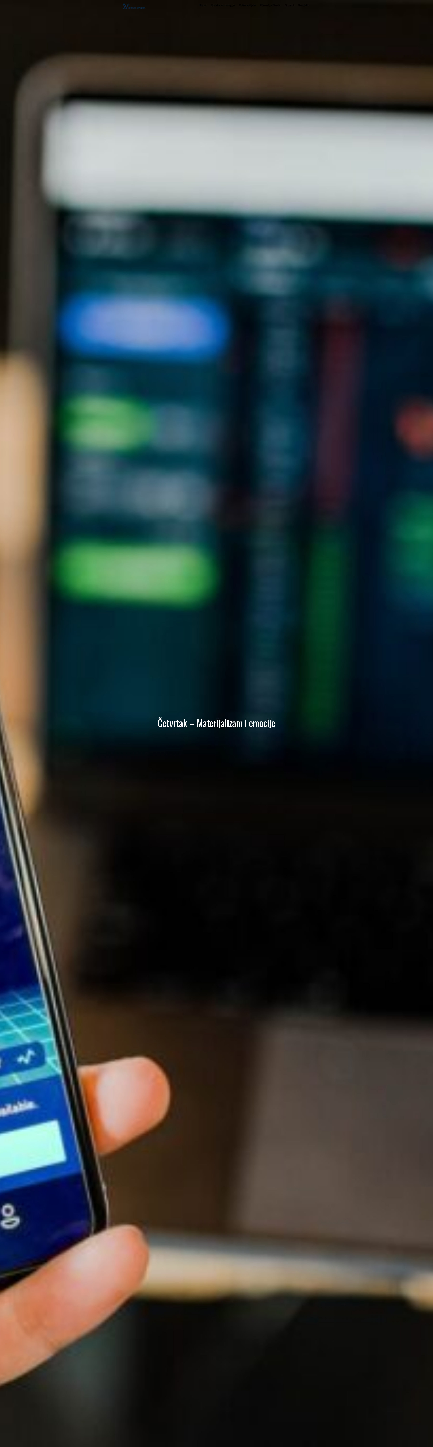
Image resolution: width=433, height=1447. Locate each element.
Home (203, 5)
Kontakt (303, 5)
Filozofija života (270, 5)
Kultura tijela (247, 5)
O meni (289, 5)
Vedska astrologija (223, 5)
